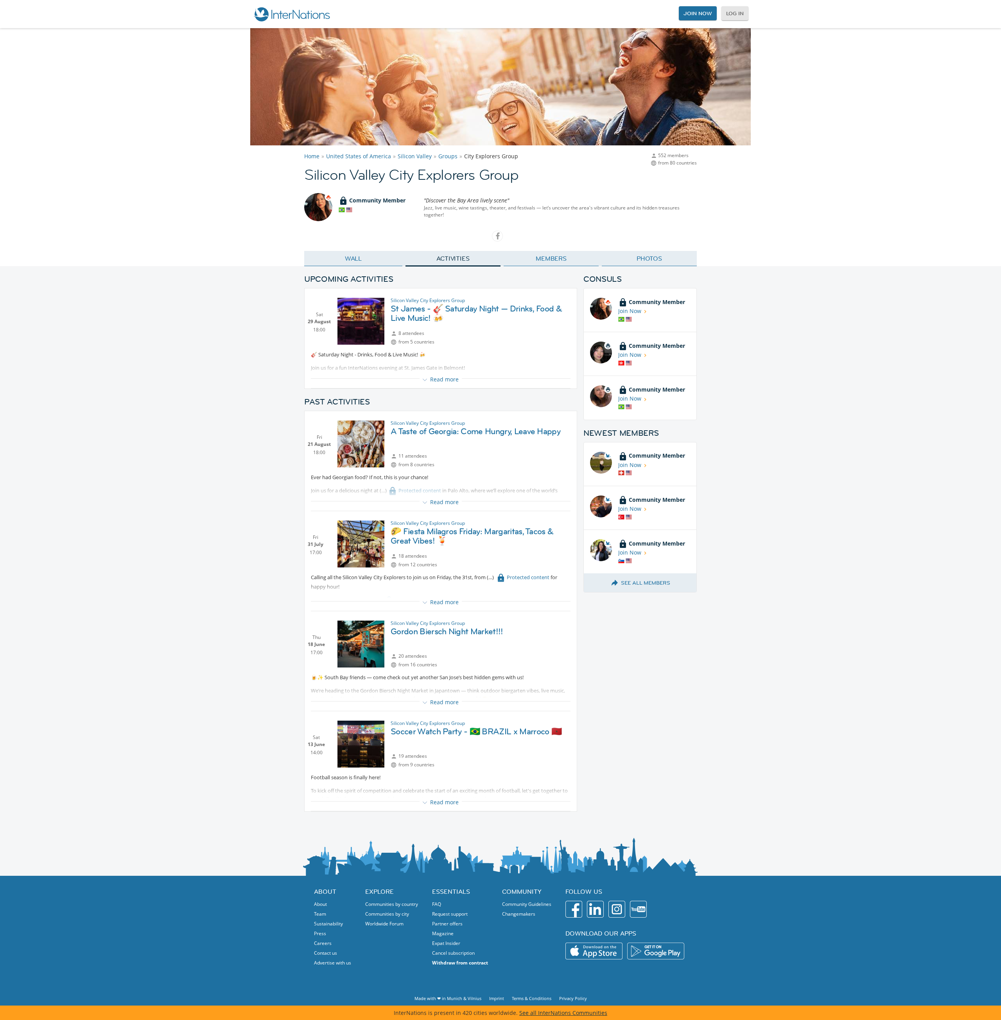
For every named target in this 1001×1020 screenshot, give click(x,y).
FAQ (436, 904)
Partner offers (447, 923)
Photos (649, 258)
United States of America (358, 156)
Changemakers (518, 914)
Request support (450, 914)
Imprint (496, 998)
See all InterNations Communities (563, 1012)
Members (551, 258)
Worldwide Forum (384, 923)
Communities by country (391, 904)
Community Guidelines (526, 904)
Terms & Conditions (531, 998)
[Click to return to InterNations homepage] (291, 14)
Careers (323, 943)
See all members (645, 582)
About (320, 904)
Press (320, 933)
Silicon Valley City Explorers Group (428, 300)
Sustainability (328, 923)
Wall (353, 258)
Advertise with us (332, 962)
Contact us (325, 953)
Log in (735, 13)
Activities (453, 258)
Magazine (443, 933)
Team (320, 914)
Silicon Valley (415, 156)
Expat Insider (446, 943)
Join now (697, 13)
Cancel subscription (453, 953)
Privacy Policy (573, 998)
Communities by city (387, 914)
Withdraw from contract (460, 962)
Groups (447, 156)
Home (311, 156)
